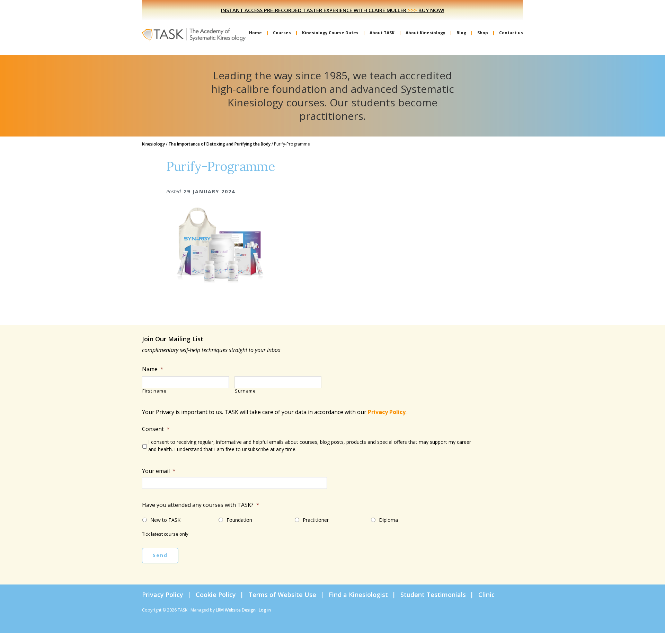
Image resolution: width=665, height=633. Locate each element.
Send (160, 555)
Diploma (388, 520)
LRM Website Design (236, 610)
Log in (265, 610)
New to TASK (165, 520)
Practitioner (316, 520)
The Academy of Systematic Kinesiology (194, 34)
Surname (245, 391)
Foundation (239, 520)
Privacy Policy (387, 412)
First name (154, 391)
